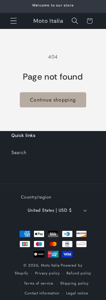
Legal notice (77, 293)
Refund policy (78, 273)
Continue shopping (53, 99)
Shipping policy (74, 283)
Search (18, 152)
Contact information (42, 293)
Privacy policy (47, 273)
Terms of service (38, 283)
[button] (13, 20)
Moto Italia (50, 265)
